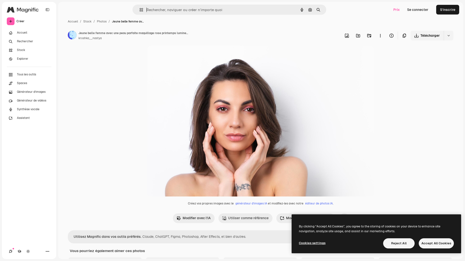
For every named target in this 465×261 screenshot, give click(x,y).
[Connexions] (11, 251)
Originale (179, 55)
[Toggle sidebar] (47, 10)
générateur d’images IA (251, 203)
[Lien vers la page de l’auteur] (72, 36)
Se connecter (417, 9)
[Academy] (19, 251)
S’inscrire (447, 9)
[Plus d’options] (380, 35)
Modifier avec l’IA (197, 218)
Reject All (399, 243)
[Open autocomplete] (139, 10)
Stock (87, 21)
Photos (102, 21)
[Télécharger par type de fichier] (448, 35)
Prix (396, 9)
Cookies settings (312, 243)
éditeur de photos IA (319, 203)
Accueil (73, 21)
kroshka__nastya (90, 38)
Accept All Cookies (436, 243)
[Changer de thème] (28, 251)
